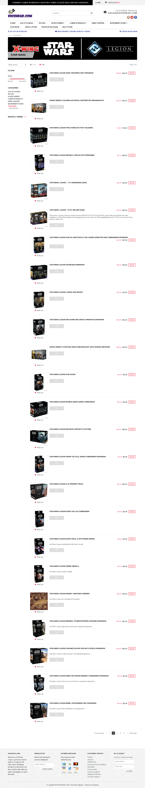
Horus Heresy (57, 23)
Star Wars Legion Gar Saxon (62, 374)
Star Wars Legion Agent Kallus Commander (69, 511)
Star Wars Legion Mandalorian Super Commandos (72, 402)
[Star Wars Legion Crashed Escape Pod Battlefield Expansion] (39, 656)
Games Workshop (78, 23)
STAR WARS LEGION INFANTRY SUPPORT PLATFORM (70, 429)
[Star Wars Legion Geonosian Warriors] (39, 272)
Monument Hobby (118, 23)
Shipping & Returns (94, 774)
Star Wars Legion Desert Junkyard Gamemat (70, 594)
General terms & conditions (96, 764)
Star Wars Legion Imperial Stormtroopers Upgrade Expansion (78, 621)
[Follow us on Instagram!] (128, 17)
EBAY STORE (67, 27)
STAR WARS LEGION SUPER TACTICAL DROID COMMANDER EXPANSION (78, 457)
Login (97, 2)
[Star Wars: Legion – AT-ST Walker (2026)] (39, 217)
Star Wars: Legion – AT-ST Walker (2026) (67, 210)
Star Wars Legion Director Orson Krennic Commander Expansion (79, 676)
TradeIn (90, 757)
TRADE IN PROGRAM (49, 27)
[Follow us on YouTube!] (132, 17)
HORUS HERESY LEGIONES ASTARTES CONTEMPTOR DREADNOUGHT (77, 100)
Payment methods (93, 772)
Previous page (99, 733)
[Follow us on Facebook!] (135, 17)
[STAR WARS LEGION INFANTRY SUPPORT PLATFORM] (39, 437)
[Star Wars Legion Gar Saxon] (39, 382)
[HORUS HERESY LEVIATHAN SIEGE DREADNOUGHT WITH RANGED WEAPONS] (39, 354)
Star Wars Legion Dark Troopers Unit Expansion (71, 73)
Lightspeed (81, 785)
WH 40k (42, 23)
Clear (25, 116)
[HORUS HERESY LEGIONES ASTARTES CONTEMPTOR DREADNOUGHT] (39, 108)
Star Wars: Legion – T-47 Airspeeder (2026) (68, 183)
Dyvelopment (95, 785)
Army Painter (98, 23)
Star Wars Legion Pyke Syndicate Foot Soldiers (71, 128)
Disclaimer (91, 767)
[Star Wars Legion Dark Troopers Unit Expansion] (39, 80)
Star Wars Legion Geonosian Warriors (67, 265)
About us (90, 760)
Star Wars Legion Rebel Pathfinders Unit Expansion (73, 703)
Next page (133, 733)
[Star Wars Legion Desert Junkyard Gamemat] (39, 601)
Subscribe (48, 769)
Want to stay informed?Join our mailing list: (42, 758)
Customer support (93, 777)
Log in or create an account (123, 757)
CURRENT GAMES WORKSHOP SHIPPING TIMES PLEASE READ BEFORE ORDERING (50, 3)
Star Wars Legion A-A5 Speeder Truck (66, 484)
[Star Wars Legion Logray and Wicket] (39, 300)
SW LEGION (13, 108)
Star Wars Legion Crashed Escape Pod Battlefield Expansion (77, 648)
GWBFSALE (91, 762)
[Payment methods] (64, 764)
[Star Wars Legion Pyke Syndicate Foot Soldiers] (39, 135)
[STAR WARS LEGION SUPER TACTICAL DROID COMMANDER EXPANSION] (39, 464)
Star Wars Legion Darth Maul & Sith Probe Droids (72, 539)
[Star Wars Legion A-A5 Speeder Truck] (39, 491)
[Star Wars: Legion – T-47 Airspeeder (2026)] (39, 190)
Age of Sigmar (26, 23)
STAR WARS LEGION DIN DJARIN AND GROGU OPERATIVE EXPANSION (77, 320)
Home (12, 23)
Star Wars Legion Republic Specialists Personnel (72, 155)
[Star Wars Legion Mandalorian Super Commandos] (39, 409)
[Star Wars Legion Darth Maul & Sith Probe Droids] (39, 546)
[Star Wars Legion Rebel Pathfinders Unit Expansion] (39, 711)
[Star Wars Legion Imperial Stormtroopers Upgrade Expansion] (39, 628)
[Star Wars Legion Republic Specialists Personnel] (39, 163)
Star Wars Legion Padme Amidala (64, 566)
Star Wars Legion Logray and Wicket (66, 292)
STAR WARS (14, 27)
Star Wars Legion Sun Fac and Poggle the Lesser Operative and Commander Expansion (89, 237)
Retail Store (31, 27)
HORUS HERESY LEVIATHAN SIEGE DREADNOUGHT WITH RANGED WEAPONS (80, 347)
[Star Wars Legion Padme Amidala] (39, 574)
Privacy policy (92, 769)
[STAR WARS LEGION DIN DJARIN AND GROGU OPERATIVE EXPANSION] (39, 327)
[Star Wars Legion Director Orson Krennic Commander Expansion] (39, 683)
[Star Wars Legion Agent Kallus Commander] (39, 519)
